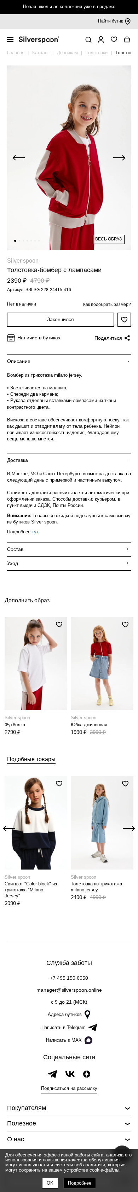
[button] (15, 241)
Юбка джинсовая (89, 724)
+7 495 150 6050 (69, 978)
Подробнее (79, 1183)
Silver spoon (23, 261)
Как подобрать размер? (107, 304)
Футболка (15, 724)
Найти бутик (110, 21)
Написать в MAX (64, 1040)
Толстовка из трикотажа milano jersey (96, 886)
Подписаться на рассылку (69, 1088)
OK (50, 1183)
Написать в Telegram (63, 1027)
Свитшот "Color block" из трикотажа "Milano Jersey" (31, 889)
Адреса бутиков (65, 1014)
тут (35, 531)
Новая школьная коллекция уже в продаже (69, 6)
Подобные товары (31, 759)
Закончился (60, 319)
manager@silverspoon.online (69, 990)
